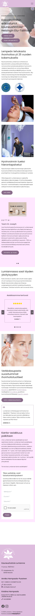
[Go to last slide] (2, 312)
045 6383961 (7, 599)
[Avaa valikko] (32, 3)
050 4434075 (7, 584)
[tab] (16, 263)
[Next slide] (32, 312)
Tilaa (7, 515)
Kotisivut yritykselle (10, 613)
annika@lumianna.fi (10, 587)
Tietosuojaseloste (17, 611)
